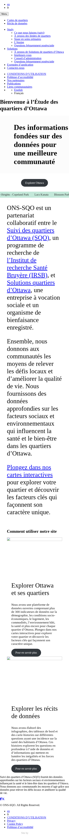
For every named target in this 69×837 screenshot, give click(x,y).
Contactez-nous (15, 67)
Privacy (11, 820)
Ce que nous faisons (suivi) (29, 32)
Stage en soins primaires (27, 39)
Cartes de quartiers (17, 20)
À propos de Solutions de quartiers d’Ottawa (39, 51)
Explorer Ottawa (34, 182)
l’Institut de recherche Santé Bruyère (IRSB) (27, 268)
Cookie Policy (15, 823)
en (8, 4)
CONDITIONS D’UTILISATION (26, 73)
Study (10, 29)
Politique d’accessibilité (20, 77)
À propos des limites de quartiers (32, 35)
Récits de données (17, 23)
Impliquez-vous (22, 55)
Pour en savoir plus (26, 652)
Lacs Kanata (38, 194)
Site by (25, 833)
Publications (14, 83)
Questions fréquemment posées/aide (34, 45)
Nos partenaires (15, 80)
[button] (4, 14)
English (18, 89)
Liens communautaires (19, 86)
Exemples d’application (20, 64)
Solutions (12, 48)
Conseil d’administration (27, 58)
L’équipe (19, 42)
